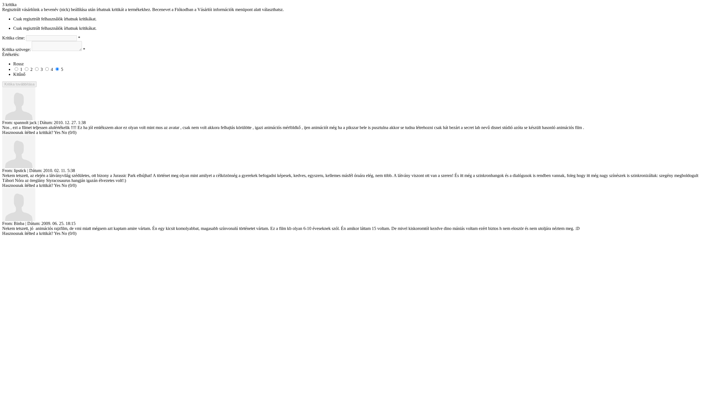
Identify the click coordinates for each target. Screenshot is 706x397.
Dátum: (46, 122)
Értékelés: (10, 54)
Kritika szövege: (16, 49)
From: (7, 122)
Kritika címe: (13, 38)
